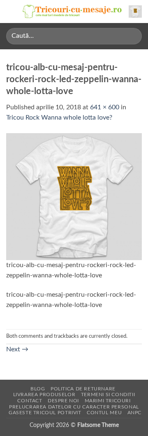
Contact (29, 400)
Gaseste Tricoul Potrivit (45, 412)
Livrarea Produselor (44, 394)
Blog (37, 388)
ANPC (134, 412)
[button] (11, 11)
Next (17, 349)
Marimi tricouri (108, 400)
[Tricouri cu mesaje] (72, 11)
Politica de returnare (83, 388)
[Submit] (132, 36)
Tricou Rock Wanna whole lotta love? (59, 117)
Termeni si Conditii (108, 394)
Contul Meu (104, 412)
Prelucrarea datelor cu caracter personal (74, 406)
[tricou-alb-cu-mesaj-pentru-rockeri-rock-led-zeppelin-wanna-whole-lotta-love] (74, 196)
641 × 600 (104, 107)
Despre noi (63, 400)
